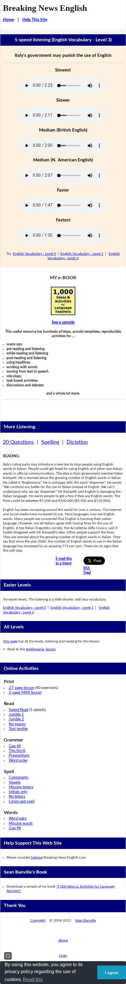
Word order (18, 761)
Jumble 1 (16, 715)
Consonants (18, 778)
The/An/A (17, 751)
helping (36, 857)
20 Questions (18, 442)
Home (8, 20)
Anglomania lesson (41, 649)
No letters (17, 797)
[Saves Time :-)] (63, 300)
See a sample (63, 322)
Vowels (15, 783)
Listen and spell (21, 802)
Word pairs (18, 819)
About (63, 940)
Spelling (50, 442)
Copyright (37, 920)
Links (63, 955)
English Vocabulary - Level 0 (34, 253)
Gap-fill (15, 746)
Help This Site (34, 20)
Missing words (21, 824)
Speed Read (18, 710)
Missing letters (21, 787)
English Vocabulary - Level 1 (81, 253)
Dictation (77, 442)
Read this (33, 979)
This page (10, 641)
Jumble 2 (16, 719)
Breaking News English (45, 8)
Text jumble (18, 729)
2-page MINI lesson (25, 693)
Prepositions (19, 756)
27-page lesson (21, 688)
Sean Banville (85, 920)
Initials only (18, 792)
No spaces (17, 724)
